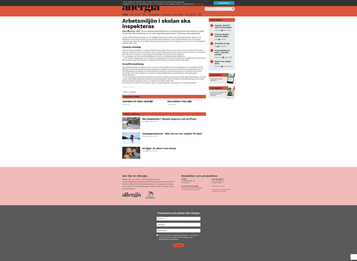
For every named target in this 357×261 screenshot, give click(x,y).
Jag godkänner (224, 3)
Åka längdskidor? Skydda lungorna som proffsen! (169, 119)
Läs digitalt (190, 14)
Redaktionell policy (218, 186)
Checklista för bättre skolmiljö (137, 101)
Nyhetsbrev (216, 75)
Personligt (178, 14)
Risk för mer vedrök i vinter (223, 62)
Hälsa (125, 14)
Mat (144, 14)
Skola (125, 92)
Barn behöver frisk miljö (179, 101)
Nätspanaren (218, 57)
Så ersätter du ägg (222, 43)
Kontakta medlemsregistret (190, 189)
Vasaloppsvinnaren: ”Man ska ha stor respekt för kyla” (172, 133)
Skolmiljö (132, 92)
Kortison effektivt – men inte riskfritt (222, 35)
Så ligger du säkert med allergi (159, 148)
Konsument (154, 14)
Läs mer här (199, 4)
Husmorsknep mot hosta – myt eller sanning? (222, 52)
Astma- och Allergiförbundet (146, 179)
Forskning (166, 14)
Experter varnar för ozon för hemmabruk (223, 26)
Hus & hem (135, 14)
